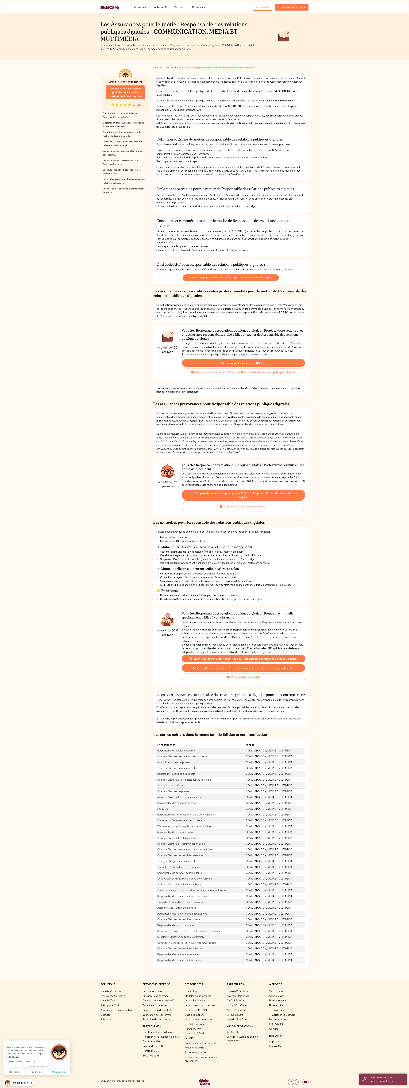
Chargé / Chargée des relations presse (178, 919)
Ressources (198, 7)
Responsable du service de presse (176, 750)
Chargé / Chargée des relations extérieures (181, 855)
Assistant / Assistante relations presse (177, 837)
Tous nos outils (151, 1055)
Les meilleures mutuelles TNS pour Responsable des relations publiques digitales (245, 668)
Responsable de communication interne (179, 960)
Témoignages (276, 1010)
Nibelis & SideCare (237, 1010)
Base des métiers (194, 1014)
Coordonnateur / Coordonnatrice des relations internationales (191, 890)
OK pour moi (59, 1072)
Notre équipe (276, 1005)
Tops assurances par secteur (200, 1042)
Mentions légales (278, 1019)
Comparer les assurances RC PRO (245, 363)
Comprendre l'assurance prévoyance (245, 506)
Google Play (276, 1046)
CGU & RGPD (276, 1024)
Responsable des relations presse (175, 832)
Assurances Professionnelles (116, 1010)
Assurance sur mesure (155, 1005)
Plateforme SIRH (152, 1041)
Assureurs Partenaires (239, 995)
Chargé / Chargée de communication (177, 768)
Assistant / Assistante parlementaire (176, 907)
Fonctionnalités (160, 7)
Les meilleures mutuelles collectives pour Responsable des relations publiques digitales (245, 658)
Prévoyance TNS (109, 1005)
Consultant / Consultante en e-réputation (180, 867)
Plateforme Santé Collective (158, 1032)
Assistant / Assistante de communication (179, 797)
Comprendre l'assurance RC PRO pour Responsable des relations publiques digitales (245, 372)
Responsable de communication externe (179, 872)
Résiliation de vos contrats (157, 1019)
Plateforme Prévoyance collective (161, 1036)
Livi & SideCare (235, 1014)
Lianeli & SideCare (237, 1019)
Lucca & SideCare (236, 1005)
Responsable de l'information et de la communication (186, 814)
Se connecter (262, 7)
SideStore (105, 1019)
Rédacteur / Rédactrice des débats (176, 773)
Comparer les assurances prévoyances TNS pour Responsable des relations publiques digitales (245, 495)
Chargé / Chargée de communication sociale (182, 843)
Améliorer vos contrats (155, 995)
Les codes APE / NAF (196, 1010)
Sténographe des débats (171, 785)
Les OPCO (191, 1038)
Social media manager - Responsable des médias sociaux (188, 931)
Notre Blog (191, 991)
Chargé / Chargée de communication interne (182, 756)
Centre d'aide (276, 995)
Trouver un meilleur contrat (292, 7)
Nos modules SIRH (153, 1046)
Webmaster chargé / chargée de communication (184, 826)
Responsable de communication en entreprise (182, 896)
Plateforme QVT (152, 1050)
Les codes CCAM (194, 1033)
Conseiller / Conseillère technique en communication (186, 942)
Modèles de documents (198, 995)
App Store (274, 1041)
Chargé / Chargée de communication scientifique (184, 849)
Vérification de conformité (157, 1014)
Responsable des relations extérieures (178, 954)
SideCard (105, 1014)
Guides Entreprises (195, 1000)
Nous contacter (277, 1000)
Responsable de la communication (176, 925)
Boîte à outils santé (195, 1052)
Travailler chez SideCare (282, 1014)
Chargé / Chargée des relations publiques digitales (184, 779)
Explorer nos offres (153, 991)
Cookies (273, 1028)
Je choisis (37, 1072)
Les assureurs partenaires (198, 1019)
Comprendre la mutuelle (245, 677)
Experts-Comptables (238, 991)
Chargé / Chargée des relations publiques (180, 948)
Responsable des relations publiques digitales (182, 913)
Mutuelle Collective (110, 991)
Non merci (14, 1072)
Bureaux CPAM (193, 1028)
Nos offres (140, 7)
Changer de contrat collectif (158, 1000)
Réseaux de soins (194, 1047)
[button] (18, 1082)
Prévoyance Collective (112, 995)
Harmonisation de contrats (157, 1010)
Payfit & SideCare (236, 1000)
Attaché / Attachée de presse (173, 762)
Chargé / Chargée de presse (173, 791)
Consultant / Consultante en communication (181, 820)
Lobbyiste (162, 808)
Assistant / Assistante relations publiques (179, 884)
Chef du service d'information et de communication (185, 878)
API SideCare (234, 1032)
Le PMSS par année (195, 1024)
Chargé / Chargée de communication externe (182, 861)
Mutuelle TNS (107, 1000)
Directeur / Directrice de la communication (180, 936)
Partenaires (180, 7)
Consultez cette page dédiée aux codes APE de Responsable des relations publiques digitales (231, 277)
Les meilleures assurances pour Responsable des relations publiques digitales (125, 92)
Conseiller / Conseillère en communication (180, 901)
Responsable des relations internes (176, 802)
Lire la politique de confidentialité (20, 1061)
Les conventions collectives (200, 1005)
